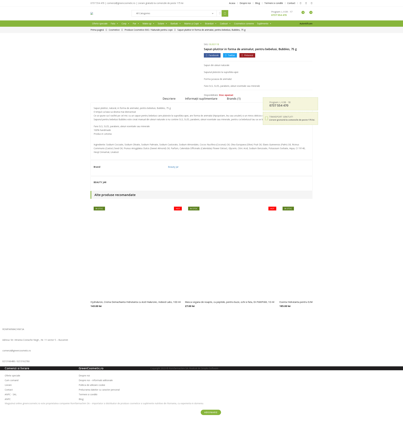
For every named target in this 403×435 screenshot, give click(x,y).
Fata (113, 23)
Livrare (8, 384)
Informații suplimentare (201, 98)
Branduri (209, 23)
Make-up (146, 23)
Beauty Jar (173, 166)
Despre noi (84, 375)
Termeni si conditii (88, 394)
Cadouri (224, 23)
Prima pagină (97, 29)
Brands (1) (234, 98)
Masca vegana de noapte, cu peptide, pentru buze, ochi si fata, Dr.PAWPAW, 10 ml (229, 301)
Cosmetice (114, 29)
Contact (9, 389)
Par (134, 23)
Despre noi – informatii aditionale (96, 380)
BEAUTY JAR (100, 182)
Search (225, 13)
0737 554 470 (279, 15)
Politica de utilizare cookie (92, 384)
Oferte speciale (100, 23)
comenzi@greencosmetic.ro (16, 350)
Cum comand (11, 380)
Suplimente (262, 23)
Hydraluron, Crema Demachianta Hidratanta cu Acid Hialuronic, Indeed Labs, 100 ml (136, 301)
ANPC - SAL (11, 394)
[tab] (169, 100)
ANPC (8, 399)
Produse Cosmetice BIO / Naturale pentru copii (149, 29)
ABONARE (211, 412)
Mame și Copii (191, 23)
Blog (81, 399)
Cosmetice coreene (244, 23)
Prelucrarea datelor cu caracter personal (99, 389)
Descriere (169, 98)
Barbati (174, 23)
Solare (161, 23)
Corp (124, 23)
